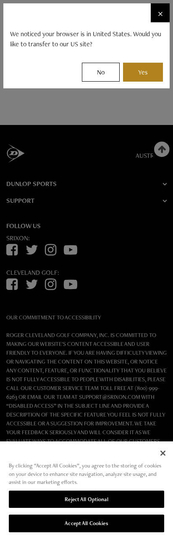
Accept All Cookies (86, 523)
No (101, 72)
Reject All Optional (86, 499)
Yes (143, 72)
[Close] (163, 453)
